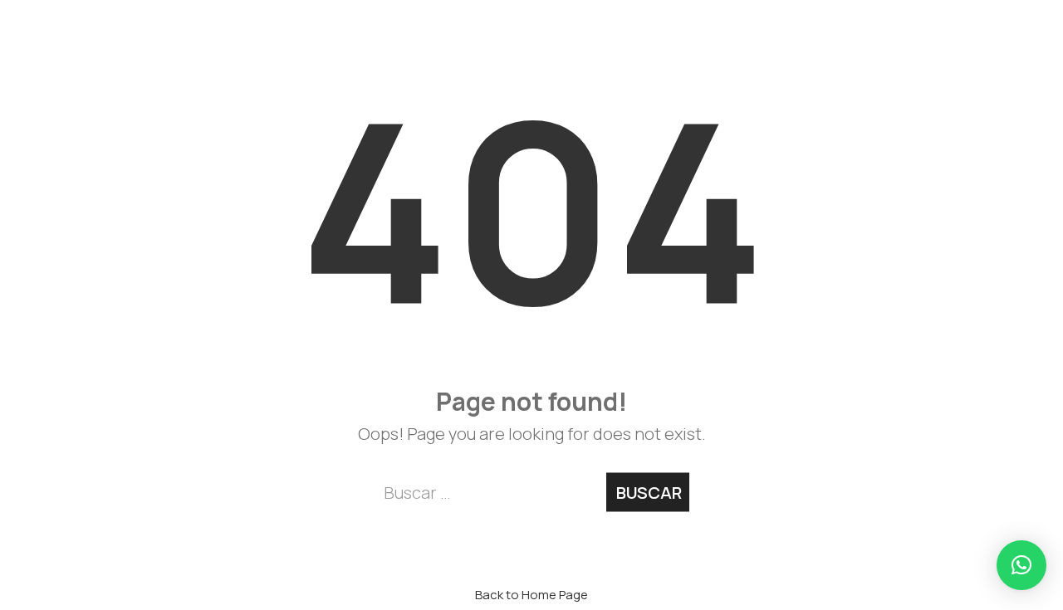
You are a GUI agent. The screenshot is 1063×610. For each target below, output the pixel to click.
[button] (1021, 565)
